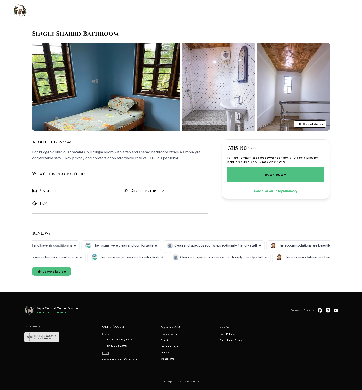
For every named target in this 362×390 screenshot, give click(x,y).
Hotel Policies (227, 334)
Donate (165, 340)
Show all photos (313, 124)
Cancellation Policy (231, 340)
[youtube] (336, 310)
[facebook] (320, 310)
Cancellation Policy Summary (275, 191)
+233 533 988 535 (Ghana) (118, 339)
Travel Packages (170, 346)
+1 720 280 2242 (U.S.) (115, 345)
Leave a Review (54, 271)
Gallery (165, 352)
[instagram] (328, 310)
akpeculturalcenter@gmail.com (120, 358)
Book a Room (169, 334)
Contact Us (167, 358)
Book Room (276, 175)
